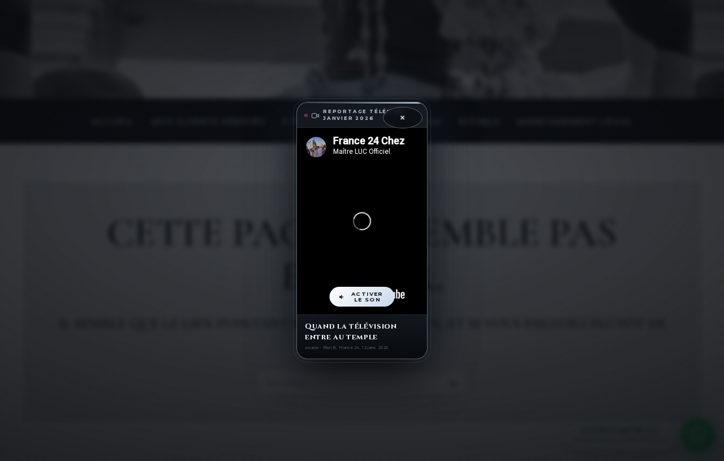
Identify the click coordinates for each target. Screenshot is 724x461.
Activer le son (367, 297)
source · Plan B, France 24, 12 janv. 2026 (346, 347)
